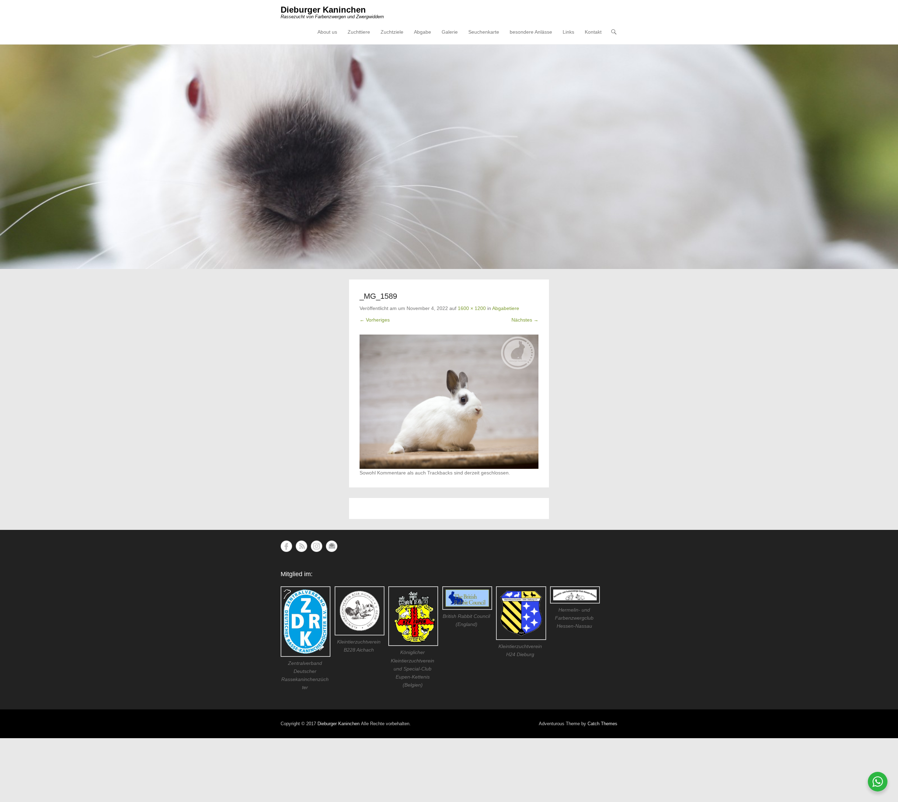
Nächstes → (524, 320)
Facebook (286, 546)
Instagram (316, 546)
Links (568, 32)
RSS (301, 546)
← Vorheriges (375, 320)
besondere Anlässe (531, 32)
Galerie (450, 32)
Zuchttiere (359, 32)
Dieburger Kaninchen (323, 9)
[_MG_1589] (449, 402)
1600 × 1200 (472, 308)
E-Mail (331, 546)
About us (327, 32)
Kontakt (593, 32)
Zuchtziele (392, 32)
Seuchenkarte (483, 32)
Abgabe (422, 32)
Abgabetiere (505, 308)
